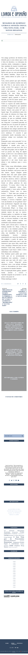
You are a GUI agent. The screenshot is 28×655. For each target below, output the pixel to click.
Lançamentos (21, 533)
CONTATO (14, 644)
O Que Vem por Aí (14, 538)
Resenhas (8, 542)
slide (11, 545)
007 (5, 530)
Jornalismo (14, 533)
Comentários (7, 283)
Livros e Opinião (11, 651)
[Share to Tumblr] (25, 283)
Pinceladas (18, 34)
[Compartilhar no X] (18, 283)
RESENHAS (20, 643)
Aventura (7, 532)
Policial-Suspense (10, 540)
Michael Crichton (14, 535)
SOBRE (12, 643)
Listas (6, 535)
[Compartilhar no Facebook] (20, 283)
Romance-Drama (18, 542)
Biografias (15, 532)
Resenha (22, 540)
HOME (7, 643)
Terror (6, 547)
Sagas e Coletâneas (11, 544)
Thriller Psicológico (12, 547)
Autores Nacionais (16, 530)
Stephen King (19, 545)
